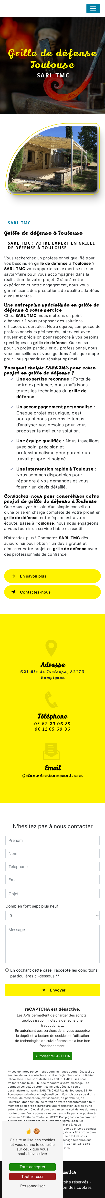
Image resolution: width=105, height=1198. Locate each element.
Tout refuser (32, 1176)
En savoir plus (33, 576)
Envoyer (57, 990)
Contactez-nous (35, 592)
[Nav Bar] (93, 8)
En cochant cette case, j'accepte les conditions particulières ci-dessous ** (53, 973)
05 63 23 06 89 (52, 724)
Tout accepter (32, 1166)
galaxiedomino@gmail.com (52, 775)
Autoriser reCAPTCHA (52, 1056)
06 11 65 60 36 (53, 729)
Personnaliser (32, 1185)
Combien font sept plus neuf (31, 906)
